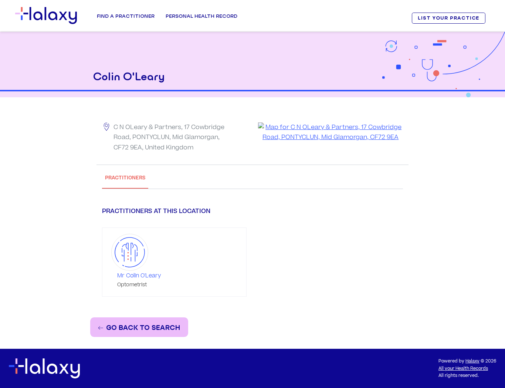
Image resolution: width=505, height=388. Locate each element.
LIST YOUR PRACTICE (448, 18)
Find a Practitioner (126, 16)
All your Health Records (463, 368)
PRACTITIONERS (125, 177)
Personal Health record (201, 16)
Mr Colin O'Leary (139, 276)
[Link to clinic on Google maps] (330, 132)
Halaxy (472, 361)
